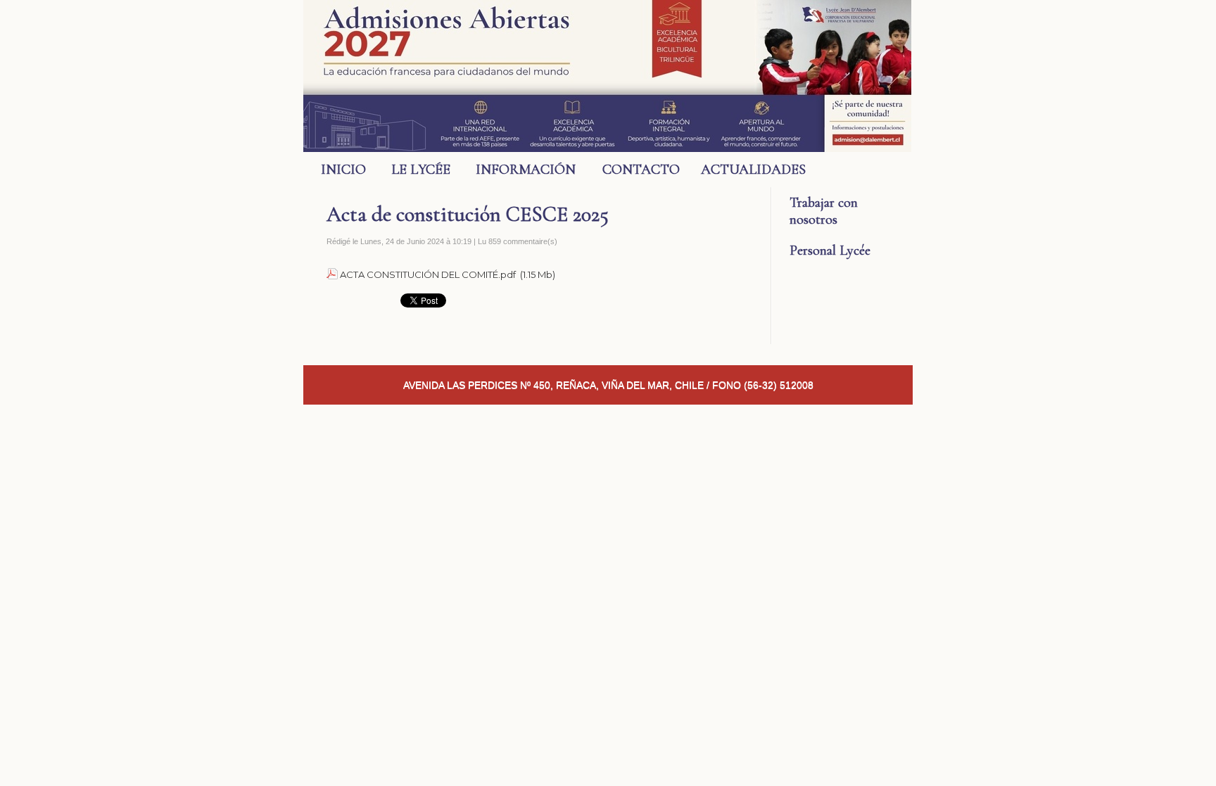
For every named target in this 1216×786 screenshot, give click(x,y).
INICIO (343, 169)
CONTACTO (641, 169)
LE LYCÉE (420, 169)
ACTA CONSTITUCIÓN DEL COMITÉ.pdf (428, 274)
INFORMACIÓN (526, 169)
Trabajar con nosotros (824, 211)
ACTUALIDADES (745, 169)
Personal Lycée (830, 250)
